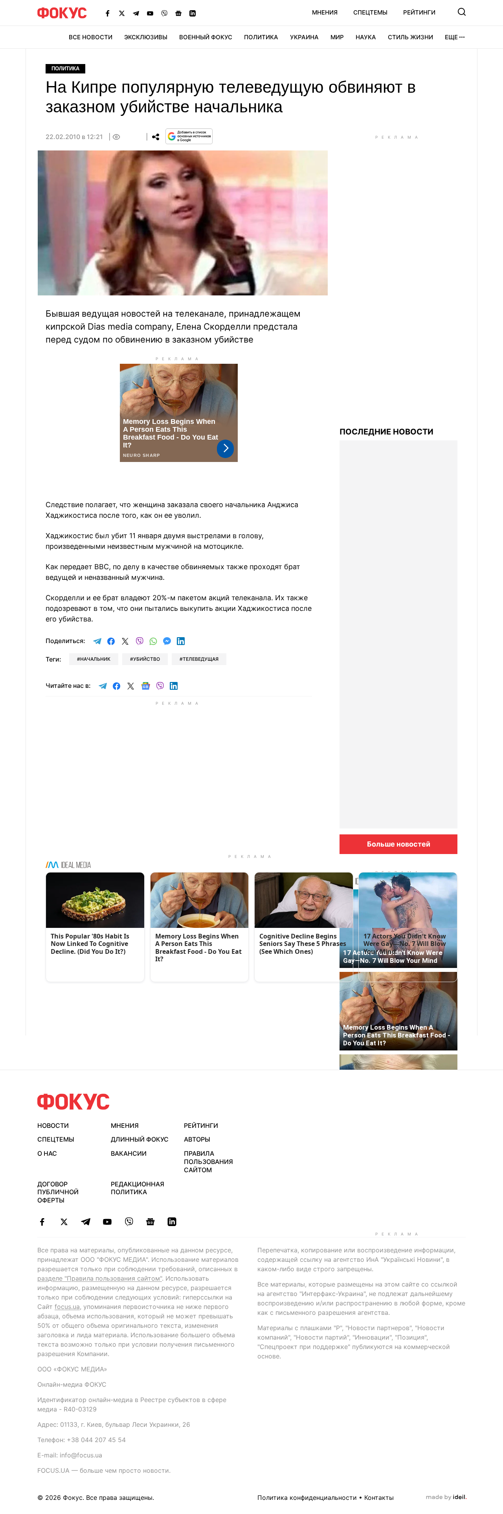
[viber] (129, 1221)
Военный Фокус (205, 37)
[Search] (461, 11)
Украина (304, 37)
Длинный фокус (140, 1139)
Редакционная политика (137, 1188)
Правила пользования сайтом (208, 1161)
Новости (53, 1125)
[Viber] (164, 13)
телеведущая (200, 659)
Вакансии (129, 1153)
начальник (95, 659)
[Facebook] (108, 13)
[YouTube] (150, 13)
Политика (261, 37)
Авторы (197, 1139)
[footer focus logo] (73, 1102)
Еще (451, 37)
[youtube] (107, 1221)
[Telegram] (136, 13)
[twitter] (64, 1221)
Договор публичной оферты (58, 1192)
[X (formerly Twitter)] (122, 13)
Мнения (325, 12)
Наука (366, 37)
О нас (47, 1153)
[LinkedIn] (192, 13)
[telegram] (85, 1221)
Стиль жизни (410, 37)
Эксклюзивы (145, 37)
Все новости (90, 37)
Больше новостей (398, 844)
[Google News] (178, 13)
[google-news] (150, 1221)
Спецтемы (370, 12)
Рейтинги (419, 12)
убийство (146, 659)
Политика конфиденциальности (307, 1497)
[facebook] (42, 1221)
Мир (337, 37)
